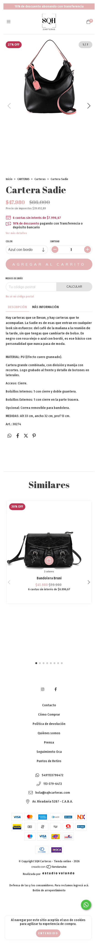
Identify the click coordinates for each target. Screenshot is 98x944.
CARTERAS (23, 179)
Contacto (49, 705)
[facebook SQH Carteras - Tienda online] (55, 689)
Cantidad (54, 241)
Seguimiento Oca (49, 752)
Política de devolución (49, 724)
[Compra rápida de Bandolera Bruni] (49, 560)
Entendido (48, 933)
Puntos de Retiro (49, 761)
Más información (45, 307)
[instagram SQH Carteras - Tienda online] (42, 689)
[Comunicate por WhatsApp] (86, 905)
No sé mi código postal (20, 296)
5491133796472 (52, 775)
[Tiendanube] (49, 868)
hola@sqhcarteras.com (52, 793)
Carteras (40, 179)
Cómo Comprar (49, 715)
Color (9, 241)
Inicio (9, 179)
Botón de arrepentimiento (49, 890)
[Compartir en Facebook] (17, 435)
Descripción (17, 307)
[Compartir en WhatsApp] (9, 435)
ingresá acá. (81, 885)
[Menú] (9, 22)
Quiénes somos (49, 733)
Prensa (49, 742)
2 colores (49, 571)
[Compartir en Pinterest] (34, 435)
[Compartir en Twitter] (26, 435)
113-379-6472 (52, 784)
